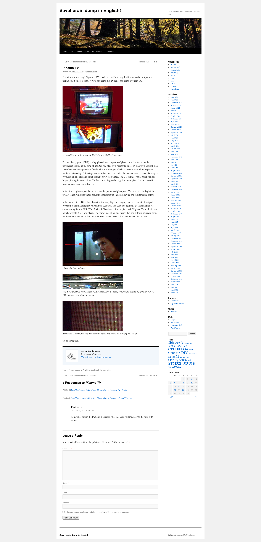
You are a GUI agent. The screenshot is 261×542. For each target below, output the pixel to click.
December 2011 (176, 173)
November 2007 (176, 208)
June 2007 (174, 222)
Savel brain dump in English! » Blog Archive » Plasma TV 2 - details (99, 389)
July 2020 (174, 135)
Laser (173, 78)
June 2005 (174, 287)
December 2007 (176, 205)
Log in (173, 319)
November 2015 (176, 157)
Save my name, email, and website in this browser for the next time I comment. (98, 512)
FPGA (173, 75)
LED (172, 80)
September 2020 (176, 132)
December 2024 (176, 102)
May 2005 (174, 290)
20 (175, 390)
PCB (181, 360)
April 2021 (175, 121)
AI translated (175, 67)
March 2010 (175, 184)
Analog (188, 342)
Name (66, 483)
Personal (174, 86)
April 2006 (175, 260)
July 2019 (174, 151)
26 (170, 393)
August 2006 (175, 249)
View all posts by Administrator (96, 357)
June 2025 (174, 100)
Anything (86, 370)
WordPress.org (176, 328)
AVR (180, 345)
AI (182, 342)
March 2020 (175, 146)
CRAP (191, 350)
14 (179, 386)
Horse (195, 353)
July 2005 (174, 284)
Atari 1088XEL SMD (80, 51)
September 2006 (176, 246)
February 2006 (176, 265)
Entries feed (175, 322)
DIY (184, 352)
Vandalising (175, 89)
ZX (179, 366)
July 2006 (174, 252)
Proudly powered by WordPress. (183, 535)
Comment (67, 448)
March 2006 (175, 262)
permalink (107, 370)
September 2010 (176, 178)
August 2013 (175, 170)
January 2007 (175, 235)
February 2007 (176, 233)
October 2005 (175, 276)
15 (183, 386)
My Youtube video (177, 303)
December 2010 (176, 176)
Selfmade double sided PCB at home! (79, 61)
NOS (187, 357)
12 (170, 386)
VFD (170, 367)
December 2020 (176, 127)
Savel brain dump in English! (90, 10)
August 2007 (175, 216)
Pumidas (174, 311)
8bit (171, 342)
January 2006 (175, 268)
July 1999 (174, 292)
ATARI (172, 346)
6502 (177, 343)
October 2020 (175, 129)
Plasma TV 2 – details (149, 61)
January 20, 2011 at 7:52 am (82, 410)
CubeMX (174, 352)
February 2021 (176, 124)
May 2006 (174, 257)
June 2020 (174, 138)
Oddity (173, 359)
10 (192, 382)
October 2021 (175, 116)
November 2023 (176, 105)
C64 (186, 346)
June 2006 (174, 254)
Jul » (196, 396)
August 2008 (175, 195)
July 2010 (174, 181)
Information (97, 51)
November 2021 (176, 113)
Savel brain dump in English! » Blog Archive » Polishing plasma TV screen (101, 398)
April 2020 (175, 143)
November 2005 (176, 273)
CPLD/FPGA (178, 348)
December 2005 (176, 271)
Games (190, 353)
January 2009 (175, 192)
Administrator (91, 71)
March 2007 (175, 230)
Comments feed (176, 325)
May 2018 (174, 154)
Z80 (174, 366)
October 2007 (175, 211)
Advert (173, 64)
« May (170, 396)
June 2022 (174, 110)
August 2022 (175, 108)
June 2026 (174, 97)
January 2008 (175, 203)
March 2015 (175, 167)
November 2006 (176, 241)
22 (183, 390)
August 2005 (175, 281)
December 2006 (176, 238)
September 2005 (176, 279)
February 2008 (176, 200)
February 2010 (176, 186)
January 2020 (175, 148)
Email (65, 492)
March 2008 (175, 197)
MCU (173, 83)
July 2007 (174, 219)
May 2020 (174, 140)
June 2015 (174, 162)
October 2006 (175, 243)
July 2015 (174, 159)
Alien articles (175, 70)
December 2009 (176, 189)
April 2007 (175, 227)
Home (65, 51)
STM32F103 (178, 363)
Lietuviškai (109, 51)
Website (66, 502)
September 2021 (176, 119)
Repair (188, 360)
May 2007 (174, 224)
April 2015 (175, 165)
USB (191, 363)
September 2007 (176, 214)
